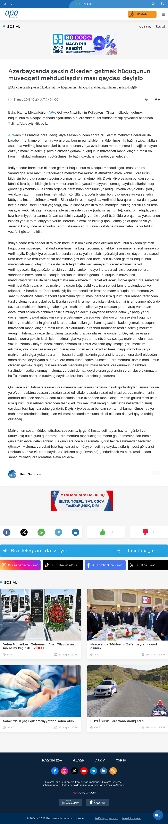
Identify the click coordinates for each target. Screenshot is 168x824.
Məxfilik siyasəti (131, 818)
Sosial (160, 27)
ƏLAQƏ (78, 760)
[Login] (162, 4)
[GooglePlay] (70, 803)
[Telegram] (93, 771)
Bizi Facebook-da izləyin (107, 565)
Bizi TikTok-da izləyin (64, 565)
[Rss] (113, 771)
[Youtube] (84, 771)
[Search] (153, 4)
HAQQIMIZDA (52, 760)
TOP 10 (121, 760)
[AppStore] (97, 803)
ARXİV (100, 760)
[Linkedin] (103, 771)
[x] (74, 771)
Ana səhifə (145, 26)
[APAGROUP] (84, 793)
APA (52, 112)
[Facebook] (55, 771)
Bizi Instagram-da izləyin (23, 565)
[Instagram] (64, 771)
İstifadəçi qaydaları (106, 818)
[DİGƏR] (162, 14)
